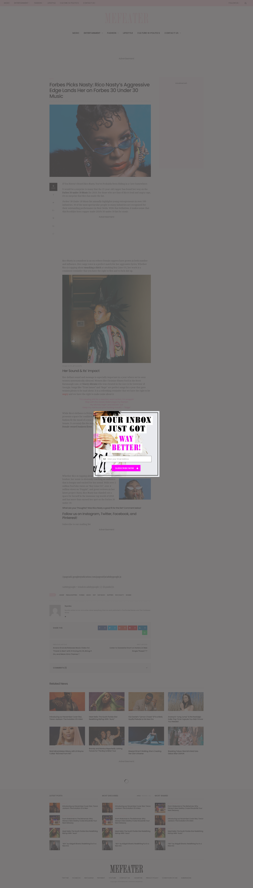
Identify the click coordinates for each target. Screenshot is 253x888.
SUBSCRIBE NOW (124, 468)
